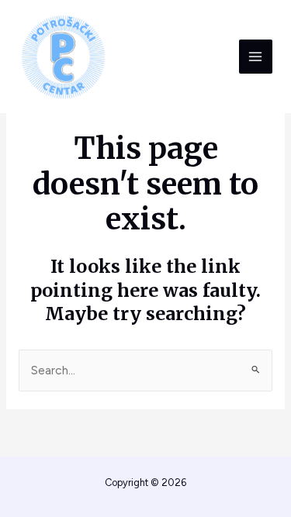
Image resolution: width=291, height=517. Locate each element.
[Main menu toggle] (255, 56)
